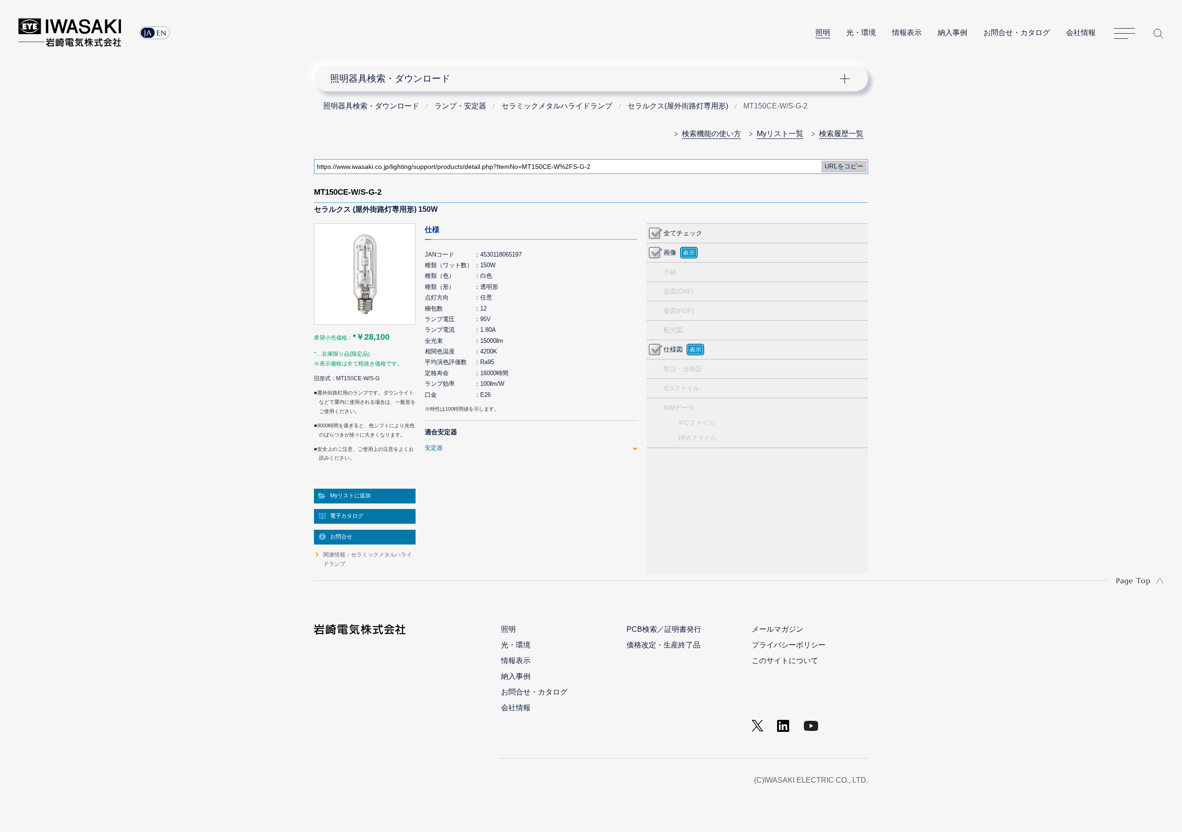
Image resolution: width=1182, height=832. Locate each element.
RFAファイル (697, 438)
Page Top (1133, 580)
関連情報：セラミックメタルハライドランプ (367, 559)
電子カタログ (346, 516)
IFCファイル (696, 422)
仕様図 (673, 349)
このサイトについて (785, 660)
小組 (669, 271)
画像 (669, 252)
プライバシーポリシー (789, 645)
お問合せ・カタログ (1016, 32)
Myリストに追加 (350, 495)
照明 (822, 32)
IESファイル (681, 388)
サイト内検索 (1158, 33)
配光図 (673, 330)
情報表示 (907, 32)
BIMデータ (678, 407)
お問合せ (341, 536)
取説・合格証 (682, 368)
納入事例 (952, 32)
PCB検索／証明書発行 (664, 629)
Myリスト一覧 (780, 134)
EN (162, 32)
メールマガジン (777, 629)
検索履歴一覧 (841, 134)
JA (148, 32)
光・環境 (861, 32)
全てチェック (682, 233)
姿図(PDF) (678, 310)
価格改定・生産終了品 (663, 645)
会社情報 (1081, 32)
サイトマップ (1124, 34)
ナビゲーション (586, 78)
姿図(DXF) (678, 291)
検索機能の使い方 (711, 134)
